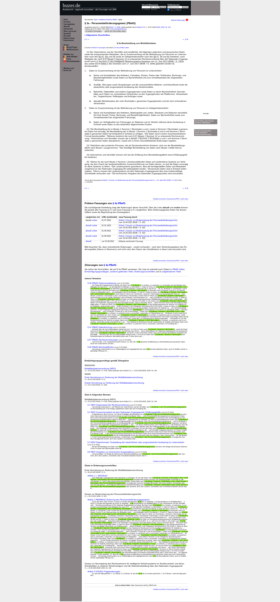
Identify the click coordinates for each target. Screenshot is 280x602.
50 (168, 56)
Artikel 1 (104, 63)
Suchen (67, 22)
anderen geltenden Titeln (121, 271)
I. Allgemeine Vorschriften (97, 35)
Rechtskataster (73, 61)
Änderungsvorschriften (144, 271)
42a (106, 56)
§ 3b (185, 39)
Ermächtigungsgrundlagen (97, 271)
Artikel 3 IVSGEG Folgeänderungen (104, 571)
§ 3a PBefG (119, 203)
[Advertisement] (205, 69)
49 (161, 56)
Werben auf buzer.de (69, 69)
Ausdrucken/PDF (173, 199)
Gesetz (154, 9)
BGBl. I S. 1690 (114, 27)
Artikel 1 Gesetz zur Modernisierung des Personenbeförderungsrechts (148, 220)
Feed (68, 59)
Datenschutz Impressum (69, 39)
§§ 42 (101, 56)
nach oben (184, 199)
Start (66, 20)
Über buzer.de (70, 31)
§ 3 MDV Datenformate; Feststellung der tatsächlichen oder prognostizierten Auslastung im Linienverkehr (136, 442)
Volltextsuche (173, 5)
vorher (94, 220)
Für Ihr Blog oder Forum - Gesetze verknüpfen (205, 122)
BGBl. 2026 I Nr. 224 (163, 27)
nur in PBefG (175, 10)
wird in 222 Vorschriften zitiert (115, 31)
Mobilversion (72, 50)
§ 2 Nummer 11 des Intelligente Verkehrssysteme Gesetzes (122, 61)
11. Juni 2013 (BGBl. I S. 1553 (169, 61)
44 (114, 56)
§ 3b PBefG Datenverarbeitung (102, 283)
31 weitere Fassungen (93, 31)
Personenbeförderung (118, 29)
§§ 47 (156, 56)
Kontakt (67, 36)
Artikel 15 (140, 27)
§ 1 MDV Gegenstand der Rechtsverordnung (108, 405)
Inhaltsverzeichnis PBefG (108, 19)
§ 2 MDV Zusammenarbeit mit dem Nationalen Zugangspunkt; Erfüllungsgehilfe (124, 412)
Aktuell (67, 27)
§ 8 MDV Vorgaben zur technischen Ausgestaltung (111, 452)
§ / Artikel (146, 9)
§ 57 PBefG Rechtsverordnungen (103, 340)
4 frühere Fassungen (98, 47)
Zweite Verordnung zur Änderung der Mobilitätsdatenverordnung (114, 383)
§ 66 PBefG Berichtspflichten (101, 347)
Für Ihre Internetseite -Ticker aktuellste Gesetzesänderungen (203, 132)
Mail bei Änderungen (178, 20)
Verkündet (68, 29)
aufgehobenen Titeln (171, 271)
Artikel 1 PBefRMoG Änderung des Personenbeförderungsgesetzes (119, 499)
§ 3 (87, 39)
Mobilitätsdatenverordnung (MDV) (100, 368)
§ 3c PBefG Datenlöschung (100, 327)
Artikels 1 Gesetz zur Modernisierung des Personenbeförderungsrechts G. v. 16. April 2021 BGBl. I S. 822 (139, 180)
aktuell (88, 226)
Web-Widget (71, 57)
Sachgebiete (69, 24)
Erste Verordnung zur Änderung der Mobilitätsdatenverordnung (114, 377)
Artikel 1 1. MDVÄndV (97, 476)
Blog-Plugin (71, 47)
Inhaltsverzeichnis (159, 199)
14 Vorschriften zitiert (121, 47)
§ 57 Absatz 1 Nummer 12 (115, 59)
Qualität (67, 34)
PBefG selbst (178, 269)
